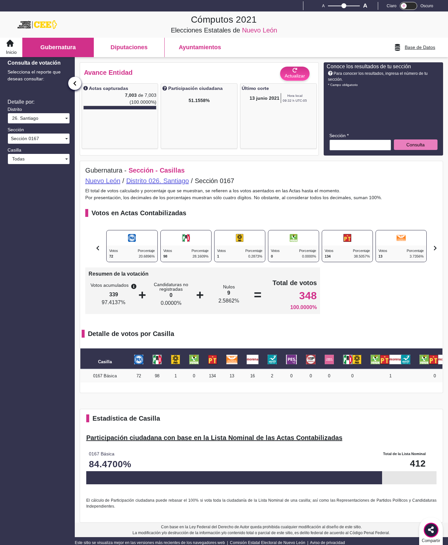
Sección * (339, 135)
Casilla (14, 150)
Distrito (15, 109)
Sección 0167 (24, 138)
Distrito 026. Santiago (157, 180)
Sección (16, 129)
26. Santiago (24, 118)
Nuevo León (102, 180)
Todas (17, 158)
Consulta (415, 144)
